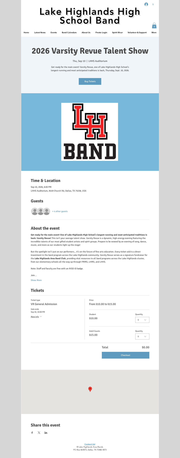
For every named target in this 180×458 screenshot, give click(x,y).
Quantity (139, 314)
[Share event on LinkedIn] (46, 433)
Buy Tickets (90, 81)
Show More (36, 280)
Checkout (125, 355)
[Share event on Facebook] (32, 433)
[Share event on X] (39, 433)
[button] (154, 25)
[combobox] (142, 320)
